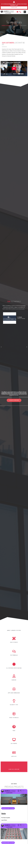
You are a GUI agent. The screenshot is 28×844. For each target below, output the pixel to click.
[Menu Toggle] (25, 12)
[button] (1, 346)
